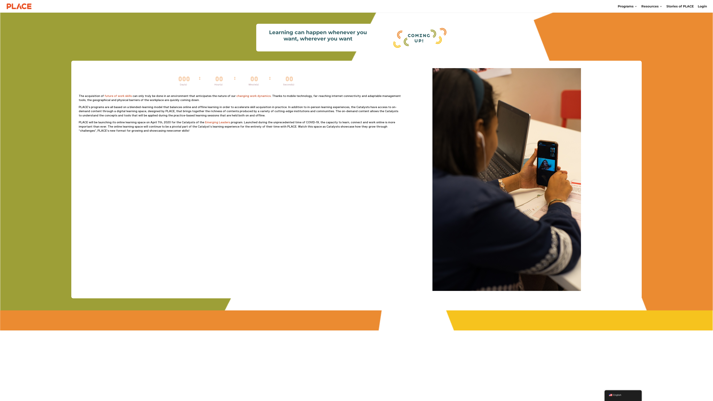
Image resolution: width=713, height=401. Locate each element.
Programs (626, 6)
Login (702, 6)
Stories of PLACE (680, 6)
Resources (650, 6)
